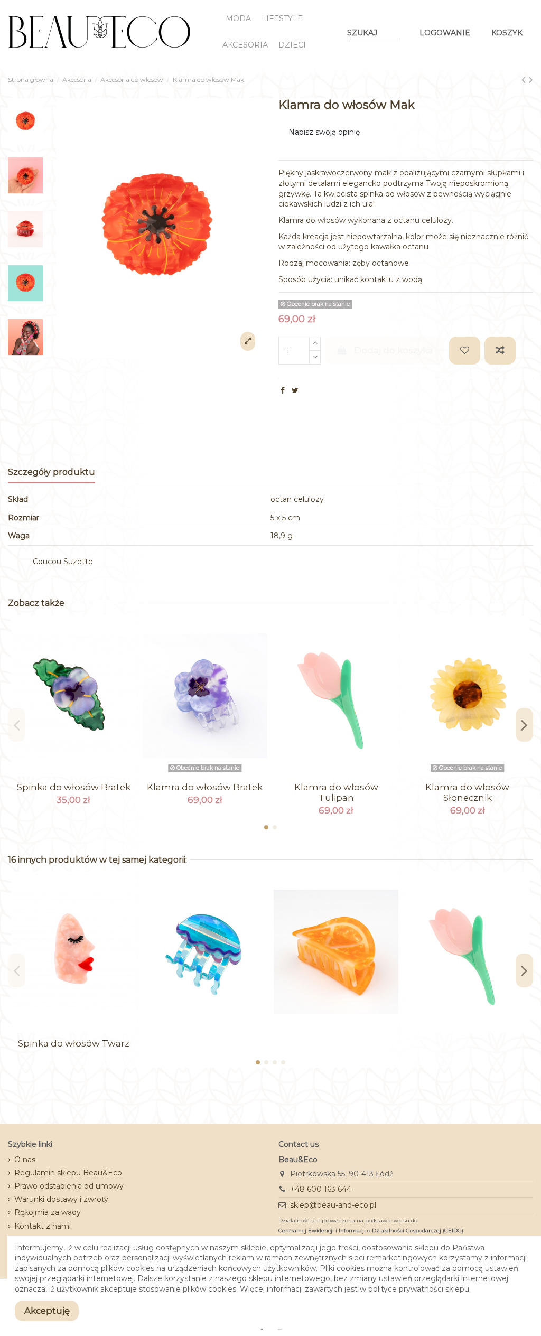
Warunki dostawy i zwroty (61, 1199)
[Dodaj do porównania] (500, 351)
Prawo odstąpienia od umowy (69, 1186)
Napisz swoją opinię (324, 132)
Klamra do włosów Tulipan (336, 792)
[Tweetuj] (295, 390)
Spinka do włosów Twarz (73, 1043)
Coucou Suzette (63, 561)
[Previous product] (525, 79)
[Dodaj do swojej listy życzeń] (464, 351)
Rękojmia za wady (47, 1212)
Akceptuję (47, 1310)
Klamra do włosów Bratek (205, 787)
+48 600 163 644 (320, 1189)
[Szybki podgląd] (88, 772)
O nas (24, 1159)
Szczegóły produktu (51, 472)
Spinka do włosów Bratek (73, 787)
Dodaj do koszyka (393, 350)
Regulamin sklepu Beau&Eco (68, 1173)
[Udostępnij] (283, 390)
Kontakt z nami (42, 1226)
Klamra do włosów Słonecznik (467, 792)
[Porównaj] (73, 772)
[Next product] (531, 79)
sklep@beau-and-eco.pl (333, 1205)
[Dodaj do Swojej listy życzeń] (58, 772)
